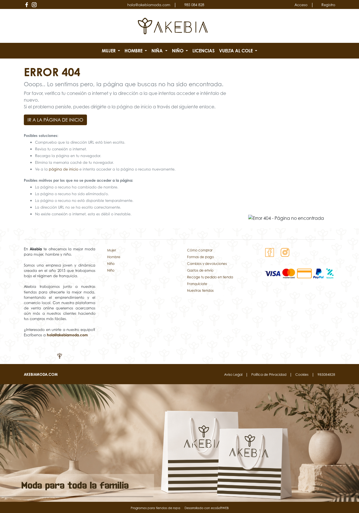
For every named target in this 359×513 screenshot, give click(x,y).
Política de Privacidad (268, 374)
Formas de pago (200, 257)
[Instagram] (34, 4)
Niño (110, 270)
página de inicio (63, 169)
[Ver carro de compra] (333, 26)
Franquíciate (197, 284)
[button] (111, 50)
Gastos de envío (200, 270)
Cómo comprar (200, 250)
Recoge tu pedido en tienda (210, 277)
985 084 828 (194, 5)
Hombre (113, 257)
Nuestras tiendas (200, 290)
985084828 (326, 374)
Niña (110, 264)
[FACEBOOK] (270, 252)
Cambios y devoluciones (207, 264)
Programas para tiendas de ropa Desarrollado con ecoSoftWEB (180, 508)
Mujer (111, 250)
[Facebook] (26, 4)
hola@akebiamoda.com (148, 5)
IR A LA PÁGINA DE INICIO (55, 120)
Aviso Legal (233, 374)
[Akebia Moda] (173, 25)
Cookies (302, 374)
